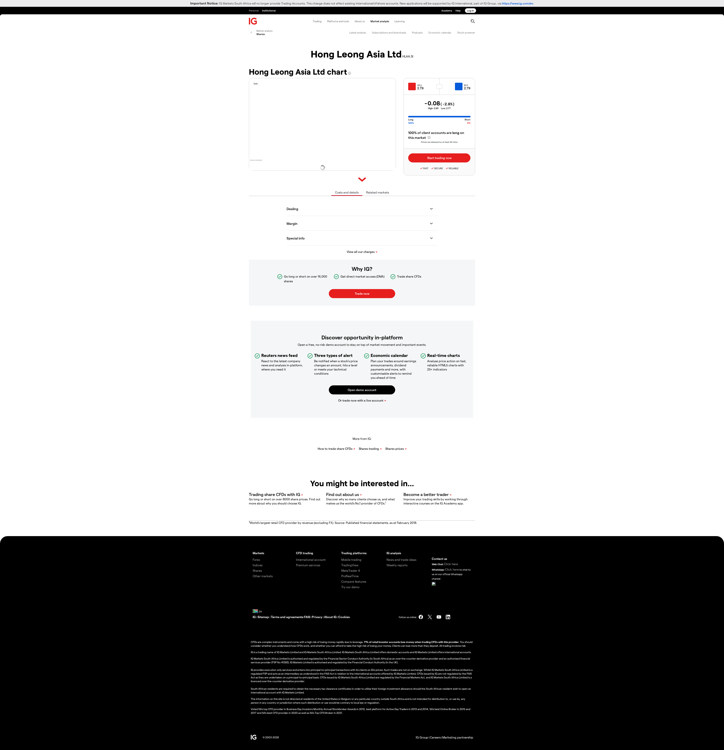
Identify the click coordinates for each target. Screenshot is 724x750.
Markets (258, 553)
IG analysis (394, 553)
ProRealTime (350, 576)
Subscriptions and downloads (389, 32)
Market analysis (379, 21)
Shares (257, 570)
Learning (399, 21)
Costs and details (347, 192)
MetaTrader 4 (350, 570)
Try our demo (350, 587)
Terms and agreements (287, 617)
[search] (472, 21)
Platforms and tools (338, 21)
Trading (317, 21)
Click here (451, 564)
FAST (425, 168)
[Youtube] (439, 617)
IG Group (422, 737)
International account (311, 559)
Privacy (317, 617)
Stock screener (466, 32)
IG (254, 617)
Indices (257, 565)
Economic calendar (440, 32)
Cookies (344, 617)
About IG (330, 617)
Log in (470, 10)
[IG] (253, 21)
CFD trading (304, 553)
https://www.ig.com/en (517, 3)
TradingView (349, 565)
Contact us (439, 558)
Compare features (353, 581)
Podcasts (417, 32)
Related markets (377, 192)
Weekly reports (397, 565)
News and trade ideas (401, 559)
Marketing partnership (457, 737)
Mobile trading (351, 559)
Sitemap (264, 617)
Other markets (263, 576)
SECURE (438, 168)
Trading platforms (354, 553)
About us (360, 21)
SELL (419, 85)
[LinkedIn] (448, 617)
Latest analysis (357, 32)
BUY (466, 85)
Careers (435, 737)
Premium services (308, 565)
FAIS (307, 617)
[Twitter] (430, 617)
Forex (256, 559)
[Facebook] (421, 617)
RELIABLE (454, 168)
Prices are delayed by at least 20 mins (439, 142)
